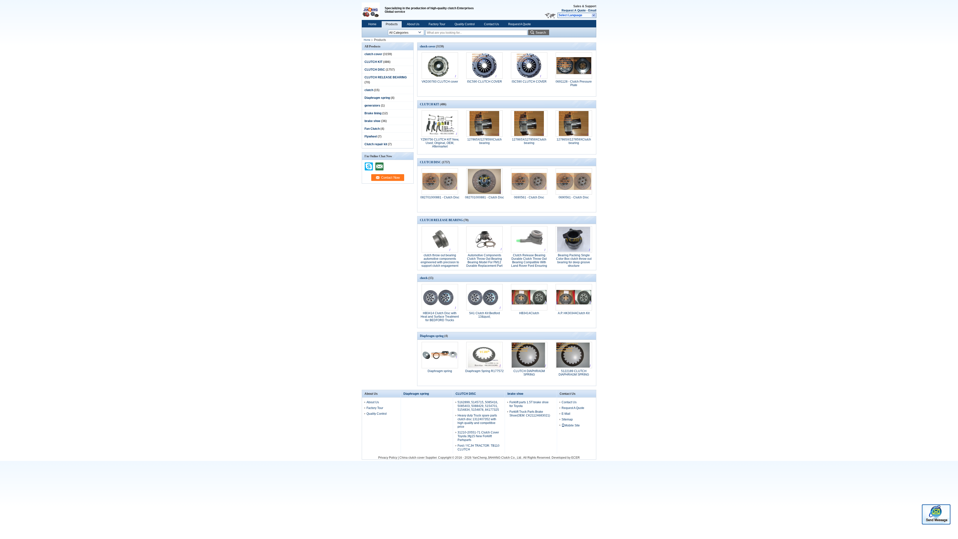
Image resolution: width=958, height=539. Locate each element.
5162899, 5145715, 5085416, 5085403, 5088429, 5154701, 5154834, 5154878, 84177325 (478, 406)
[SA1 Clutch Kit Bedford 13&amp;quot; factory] (484, 297)
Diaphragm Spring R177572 (484, 371)
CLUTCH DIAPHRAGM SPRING (529, 372)
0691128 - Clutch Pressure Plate (574, 83)
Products (392, 24)
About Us (413, 24)
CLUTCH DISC (374, 69)
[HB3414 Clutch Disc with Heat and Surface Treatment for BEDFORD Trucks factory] (439, 297)
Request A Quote (574, 10)
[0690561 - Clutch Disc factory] (529, 181)
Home (372, 24)
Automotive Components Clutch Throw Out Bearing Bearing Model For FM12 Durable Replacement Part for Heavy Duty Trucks (484, 262)
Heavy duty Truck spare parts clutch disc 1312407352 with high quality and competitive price (477, 421)
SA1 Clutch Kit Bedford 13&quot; (484, 314)
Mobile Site (572, 425)
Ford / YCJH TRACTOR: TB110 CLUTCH (478, 447)
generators (372, 105)
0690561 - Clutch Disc (529, 197)
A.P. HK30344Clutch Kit (574, 313)
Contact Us (491, 24)
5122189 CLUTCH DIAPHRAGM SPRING (574, 372)
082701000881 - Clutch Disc (439, 197)
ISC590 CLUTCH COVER (484, 81)
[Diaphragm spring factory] (439, 355)
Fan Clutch (372, 129)
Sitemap (567, 419)
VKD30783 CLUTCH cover (440, 81)
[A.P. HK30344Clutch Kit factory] (573, 297)
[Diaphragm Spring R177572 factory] (484, 355)
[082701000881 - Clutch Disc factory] (439, 181)
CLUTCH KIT (373, 62)
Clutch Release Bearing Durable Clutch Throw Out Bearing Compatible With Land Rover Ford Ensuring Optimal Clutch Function (529, 262)
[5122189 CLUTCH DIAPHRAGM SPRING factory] (573, 355)
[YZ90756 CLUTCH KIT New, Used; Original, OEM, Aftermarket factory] (439, 123)
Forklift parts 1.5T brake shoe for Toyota (529, 404)
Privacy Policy (387, 457)
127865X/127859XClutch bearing (484, 141)
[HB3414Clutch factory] (529, 297)
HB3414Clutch (529, 313)
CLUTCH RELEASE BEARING (385, 77)
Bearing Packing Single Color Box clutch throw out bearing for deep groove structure (574, 261)
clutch (368, 90)
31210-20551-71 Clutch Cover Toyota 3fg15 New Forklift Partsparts (478, 436)
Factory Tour (437, 24)
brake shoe (372, 121)
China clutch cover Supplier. (418, 457)
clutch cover (373, 54)
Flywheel (370, 136)
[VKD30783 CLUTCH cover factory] (439, 65)
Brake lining (372, 113)
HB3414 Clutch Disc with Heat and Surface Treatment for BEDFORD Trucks (440, 316)
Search (541, 32)
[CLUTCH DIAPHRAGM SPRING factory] (529, 355)
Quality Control (465, 24)
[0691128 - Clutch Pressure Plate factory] (573, 65)
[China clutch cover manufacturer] (373, 10)
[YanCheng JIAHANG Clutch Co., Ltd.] (594, 15)
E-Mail (566, 413)
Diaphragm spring (377, 98)
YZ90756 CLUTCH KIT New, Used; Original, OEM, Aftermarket (440, 143)
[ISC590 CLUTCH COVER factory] (484, 65)
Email (592, 10)
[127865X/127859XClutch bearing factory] (484, 123)
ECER (575, 457)
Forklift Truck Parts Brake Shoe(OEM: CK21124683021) (529, 413)
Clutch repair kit (375, 144)
